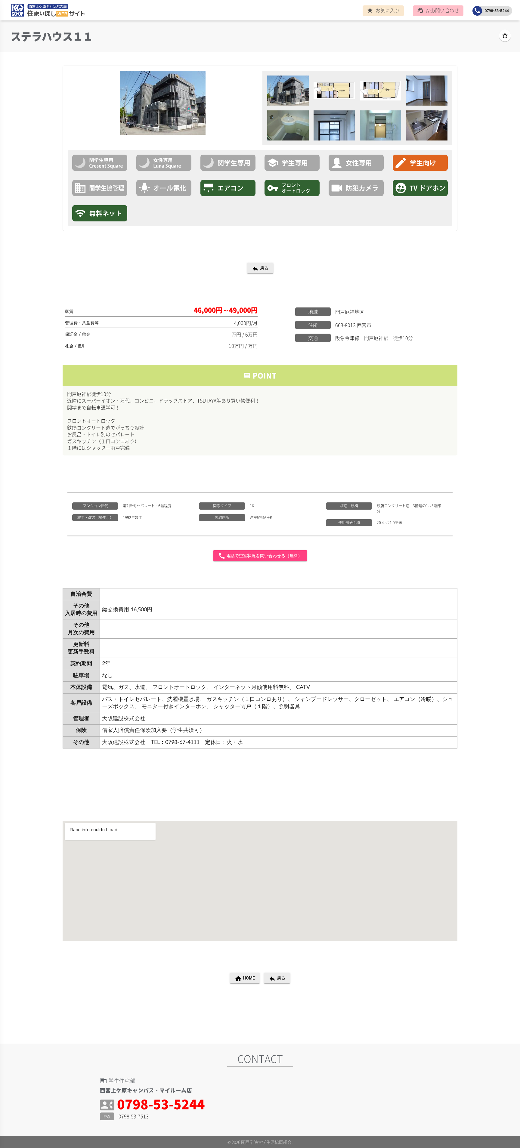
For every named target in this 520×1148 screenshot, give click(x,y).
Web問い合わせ (438, 10)
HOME (245, 978)
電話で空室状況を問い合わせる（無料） (260, 556)
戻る (260, 268)
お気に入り (383, 10)
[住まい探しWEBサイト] (46, 11)
